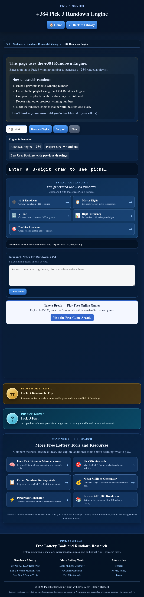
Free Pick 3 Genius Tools (25, 575)
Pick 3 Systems (13, 44)
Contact (119, 565)
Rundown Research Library (42, 44)
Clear (74, 129)
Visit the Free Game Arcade (72, 317)
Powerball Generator (72, 570)
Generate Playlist (40, 129)
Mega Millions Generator (72, 565)
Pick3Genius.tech (72, 575)
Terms (119, 575)
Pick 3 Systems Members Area (25, 570)
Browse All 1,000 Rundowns (25, 565)
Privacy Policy (119, 570)
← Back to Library (82, 25)
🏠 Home (55, 25)
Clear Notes (18, 291)
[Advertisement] (72, 350)
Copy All (60, 129)
